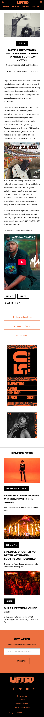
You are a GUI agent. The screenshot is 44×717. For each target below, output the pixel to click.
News (6, 6)
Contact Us (22, 696)
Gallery (36, 6)
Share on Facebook (24, 317)
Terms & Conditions (22, 707)
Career (22, 700)
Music (25, 6)
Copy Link (24, 335)
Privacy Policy (22, 703)
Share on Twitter (23, 326)
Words (15, 6)
